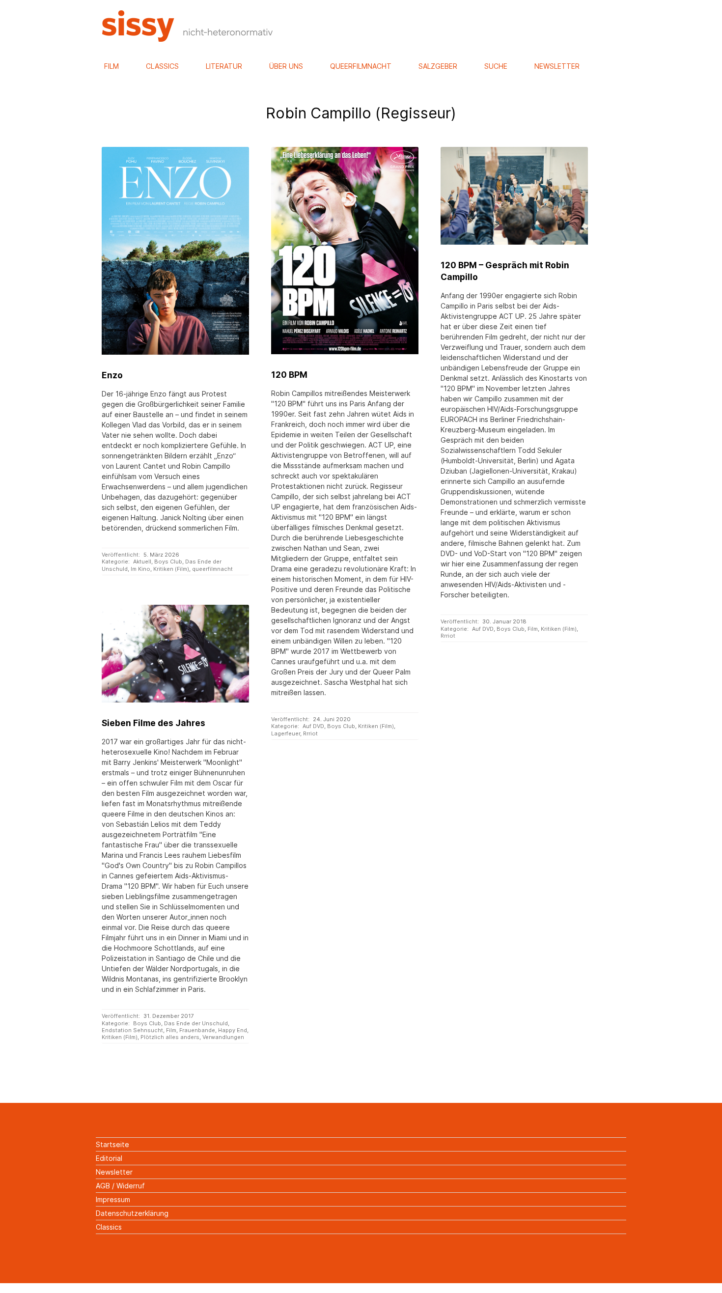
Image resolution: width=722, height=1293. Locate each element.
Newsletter (557, 66)
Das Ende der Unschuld (196, 1023)
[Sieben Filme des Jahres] (175, 654)
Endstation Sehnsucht (132, 1030)
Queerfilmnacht (360, 66)
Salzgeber (437, 66)
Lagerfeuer (285, 733)
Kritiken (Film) (171, 568)
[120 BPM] (344, 250)
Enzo (112, 375)
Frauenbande (197, 1030)
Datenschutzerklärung (132, 1213)
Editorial (109, 1158)
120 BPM (289, 374)
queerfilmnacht (212, 568)
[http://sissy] (189, 39)
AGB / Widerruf (120, 1185)
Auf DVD (313, 726)
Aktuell (142, 561)
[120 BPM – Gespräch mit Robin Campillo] (514, 196)
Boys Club (168, 561)
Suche (495, 66)
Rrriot (310, 733)
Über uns (286, 66)
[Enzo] (175, 251)
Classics (162, 66)
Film (111, 66)
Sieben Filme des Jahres (153, 723)
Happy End (232, 1030)
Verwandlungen (223, 1037)
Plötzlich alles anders (169, 1037)
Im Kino (140, 568)
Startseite (112, 1144)
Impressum (113, 1199)
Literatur (224, 66)
